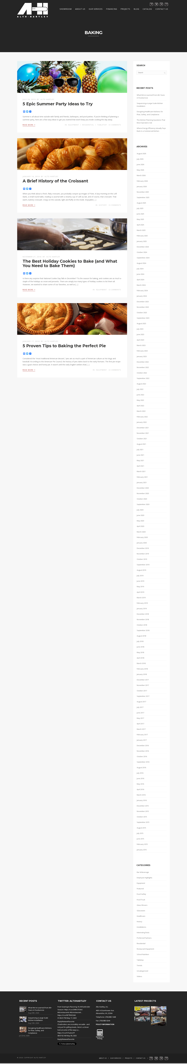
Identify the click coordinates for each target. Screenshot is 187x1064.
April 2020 (140, 526)
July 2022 (140, 389)
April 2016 (140, 789)
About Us (80, 9)
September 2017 (143, 696)
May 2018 (140, 652)
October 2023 (142, 312)
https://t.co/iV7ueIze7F (66, 1033)
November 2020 (143, 493)
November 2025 (143, 192)
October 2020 (142, 499)
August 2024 (141, 263)
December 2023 (143, 301)
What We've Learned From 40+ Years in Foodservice (40, 1009)
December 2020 (143, 488)
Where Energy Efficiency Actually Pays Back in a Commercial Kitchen (151, 129)
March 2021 (141, 471)
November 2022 (143, 367)
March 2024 (141, 285)
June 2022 (140, 395)
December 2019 (143, 548)
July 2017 (140, 707)
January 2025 (142, 241)
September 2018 (143, 630)
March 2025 (141, 230)
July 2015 (140, 833)
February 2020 (142, 537)
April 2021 (140, 466)
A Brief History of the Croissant (55, 180)
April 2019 (140, 592)
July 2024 (140, 268)
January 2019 (142, 608)
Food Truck (141, 900)
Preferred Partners (144, 938)
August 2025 (141, 203)
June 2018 (140, 647)
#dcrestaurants (63, 1012)
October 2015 (142, 817)
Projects (125, 9)
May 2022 (140, 400)
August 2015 (141, 828)
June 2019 (140, 581)
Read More (29, 124)
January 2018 (142, 674)
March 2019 (141, 597)
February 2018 (142, 669)
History (103, 205)
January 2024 (142, 296)
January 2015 (142, 850)
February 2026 (142, 181)
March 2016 (141, 795)
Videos (139, 976)
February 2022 (142, 417)
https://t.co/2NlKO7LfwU (73, 1009)
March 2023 (141, 345)
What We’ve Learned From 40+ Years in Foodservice (151, 96)
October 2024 (142, 252)
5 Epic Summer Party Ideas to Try (58, 103)
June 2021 (140, 455)
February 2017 (142, 734)
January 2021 (142, 482)
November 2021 (143, 433)
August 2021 (141, 444)
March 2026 (141, 175)
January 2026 (142, 186)
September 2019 (143, 564)
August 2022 (141, 384)
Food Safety (141, 894)
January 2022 (142, 422)
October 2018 (142, 625)
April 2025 (140, 225)
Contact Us (161, 9)
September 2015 (143, 822)
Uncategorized (142, 971)
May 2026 (140, 170)
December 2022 (143, 362)
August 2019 (141, 570)
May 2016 (140, 784)
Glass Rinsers (142, 905)
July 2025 (140, 208)
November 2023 (143, 307)
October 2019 (142, 559)
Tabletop (102, 125)
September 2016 (143, 762)
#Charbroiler (85, 1007)
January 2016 (142, 800)
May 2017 (140, 718)
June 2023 (140, 334)
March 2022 (141, 411)
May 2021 (140, 460)
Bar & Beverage (143, 872)
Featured (140, 888)
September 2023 (143, 318)
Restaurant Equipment (145, 949)
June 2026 (140, 164)
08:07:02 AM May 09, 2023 (67, 1035)
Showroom (66, 9)
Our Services (96, 9)
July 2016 (140, 773)
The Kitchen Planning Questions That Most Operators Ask (151, 121)
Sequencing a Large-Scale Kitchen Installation (150, 104)
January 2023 (142, 356)
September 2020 (143, 504)
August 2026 (141, 153)
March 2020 (141, 532)
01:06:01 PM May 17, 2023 (67, 1018)
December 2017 (143, 680)
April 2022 (140, 405)
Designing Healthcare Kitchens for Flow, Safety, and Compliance (150, 112)
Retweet (65, 1021)
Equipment (73, 125)
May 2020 (140, 521)
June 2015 (140, 839)
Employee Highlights (144, 878)
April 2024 (140, 279)
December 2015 (143, 806)
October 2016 (142, 756)
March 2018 (141, 663)
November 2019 (143, 554)
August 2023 (141, 323)
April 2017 (140, 723)
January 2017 (142, 740)
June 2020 (140, 515)
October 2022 (142, 373)
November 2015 (143, 811)
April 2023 (140, 340)
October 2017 (142, 691)
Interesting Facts (143, 932)
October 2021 (142, 438)
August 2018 (141, 636)
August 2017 (141, 701)
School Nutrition (143, 954)
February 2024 (142, 290)
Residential (88, 125)
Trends (139, 965)
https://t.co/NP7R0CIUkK (66, 1015)
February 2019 (142, 603)
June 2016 (140, 778)
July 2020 (140, 510)
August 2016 (141, 767)
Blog (136, 9)
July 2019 (140, 575)
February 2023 (142, 351)
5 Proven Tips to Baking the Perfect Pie (64, 345)
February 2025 (142, 236)
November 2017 (143, 685)
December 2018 (143, 614)
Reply (59, 1021)
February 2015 (142, 844)
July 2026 (140, 159)
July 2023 (140, 329)
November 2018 (143, 619)
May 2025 (140, 219)
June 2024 (140, 274)
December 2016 (143, 745)
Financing (111, 9)
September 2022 (143, 378)
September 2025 (143, 197)
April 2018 (140, 658)
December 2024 (143, 247)
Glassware (141, 910)
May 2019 (140, 586)
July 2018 (140, 641)
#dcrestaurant (75, 1012)
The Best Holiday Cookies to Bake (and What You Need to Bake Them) (70, 263)
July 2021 (140, 449)
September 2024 (143, 258)
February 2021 (142, 477)
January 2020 (142, 543)
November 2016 (143, 751)
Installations (141, 927)
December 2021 (143, 427)
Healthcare (141, 916)
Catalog (147, 9)
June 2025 (140, 214)
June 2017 (140, 713)
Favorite (71, 1021)
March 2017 (141, 729)
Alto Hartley (47, 99)
